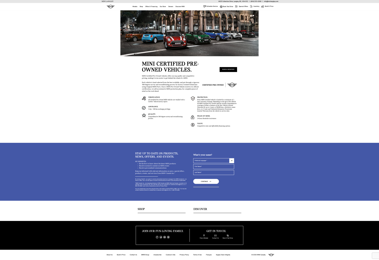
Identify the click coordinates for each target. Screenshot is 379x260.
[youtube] (164, 237)
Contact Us (133, 255)
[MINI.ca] (110, 7)
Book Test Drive (228, 6)
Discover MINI (180, 6)
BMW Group (145, 255)
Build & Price (268, 6)
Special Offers (243, 6)
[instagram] (168, 237)
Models (135, 6)
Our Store (163, 6)
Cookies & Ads (170, 255)
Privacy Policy (184, 255)
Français (209, 255)
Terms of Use (197, 255)
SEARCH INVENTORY (228, 69)
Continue (204, 181)
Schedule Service (212, 6)
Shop (141, 6)
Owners (170, 6)
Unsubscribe (157, 255)
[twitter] (160, 237)
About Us (110, 255)
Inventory (256, 6)
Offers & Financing (151, 6)
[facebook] (157, 237)
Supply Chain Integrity (223, 255)
